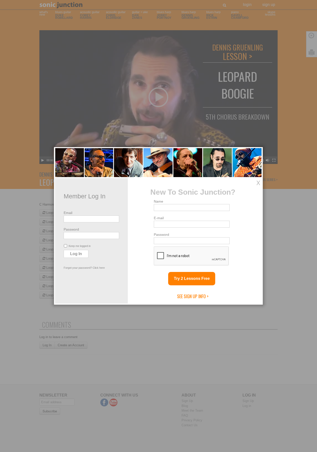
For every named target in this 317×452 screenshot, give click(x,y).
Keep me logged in (80, 245)
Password (71, 229)
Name (158, 201)
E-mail (159, 218)
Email (68, 213)
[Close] (258, 182)
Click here (99, 267)
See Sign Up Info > (193, 296)
